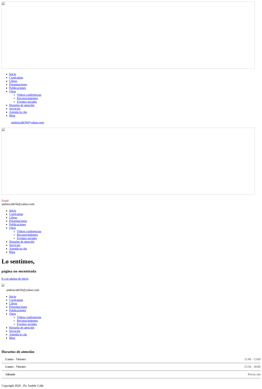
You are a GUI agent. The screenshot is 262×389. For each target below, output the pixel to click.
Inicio (12, 74)
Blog (12, 115)
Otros (12, 91)
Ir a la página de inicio (15, 278)
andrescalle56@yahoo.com (27, 122)
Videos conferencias (29, 94)
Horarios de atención (21, 105)
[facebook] (3, 125)
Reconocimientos (27, 98)
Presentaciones (18, 84)
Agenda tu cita (18, 112)
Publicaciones (17, 88)
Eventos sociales (27, 101)
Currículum (16, 77)
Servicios (14, 108)
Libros (13, 81)
